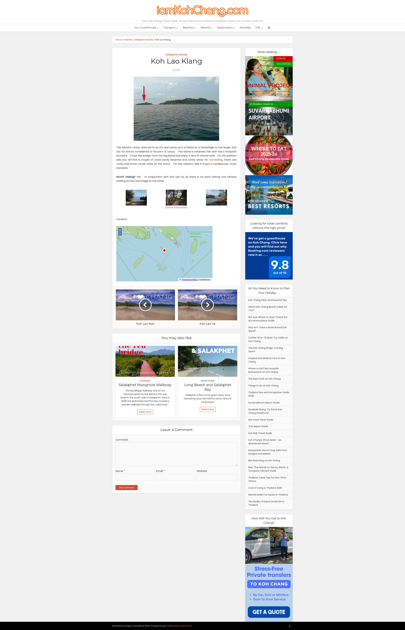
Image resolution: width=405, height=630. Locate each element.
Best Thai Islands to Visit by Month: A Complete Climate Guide (268, 469)
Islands (128, 39)
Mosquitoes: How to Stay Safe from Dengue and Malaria (267, 452)
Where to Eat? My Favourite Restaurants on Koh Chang (263, 370)
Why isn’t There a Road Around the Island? (267, 329)
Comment (121, 440)
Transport (169, 27)
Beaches (188, 27)
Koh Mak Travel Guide (260, 433)
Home (118, 39)
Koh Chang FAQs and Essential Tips (267, 300)
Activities (245, 27)
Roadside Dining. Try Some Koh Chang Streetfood (265, 411)
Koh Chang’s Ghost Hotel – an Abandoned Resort (264, 441)
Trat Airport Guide (258, 426)
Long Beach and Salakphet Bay (207, 387)
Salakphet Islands (143, 39)
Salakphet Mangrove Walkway (145, 385)
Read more (145, 411)
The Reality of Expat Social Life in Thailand (266, 503)
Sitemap (172, 625)
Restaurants (225, 27)
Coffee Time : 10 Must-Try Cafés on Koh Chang (268, 339)
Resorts (205, 27)
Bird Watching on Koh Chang (264, 460)
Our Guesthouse (145, 27)
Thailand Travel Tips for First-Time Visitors (267, 479)
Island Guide (207, 380)
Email (160, 471)
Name (120, 471)
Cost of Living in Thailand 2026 (265, 487)
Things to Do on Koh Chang (263, 385)
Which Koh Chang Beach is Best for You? (267, 308)
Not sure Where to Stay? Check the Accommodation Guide (267, 319)
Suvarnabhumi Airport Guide (264, 402)
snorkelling (216, 160)
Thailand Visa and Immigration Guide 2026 (268, 394)
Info (257, 27)
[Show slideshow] (176, 207)
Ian (178, 69)
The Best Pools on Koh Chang (264, 378)
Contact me (185, 625)
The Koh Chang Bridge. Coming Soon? (265, 349)
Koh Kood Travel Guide (260, 419)
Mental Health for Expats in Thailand (268, 494)
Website (202, 471)
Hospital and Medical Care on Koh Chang (266, 360)
